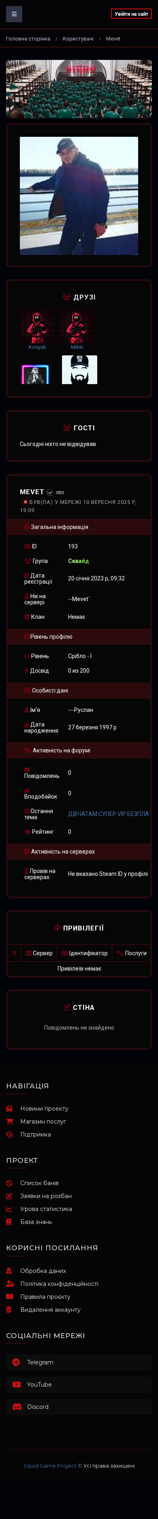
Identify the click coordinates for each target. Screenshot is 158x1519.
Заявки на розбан (46, 1196)
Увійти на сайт (131, 14)
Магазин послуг (43, 1121)
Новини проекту (44, 1108)
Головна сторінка (28, 39)
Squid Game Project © (52, 1466)
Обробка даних (43, 1271)
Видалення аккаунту (50, 1309)
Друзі (83, 297)
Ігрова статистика (46, 1209)
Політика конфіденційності (59, 1283)
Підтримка (35, 1134)
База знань (36, 1222)
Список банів (39, 1183)
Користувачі (78, 39)
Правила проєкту (45, 1296)
